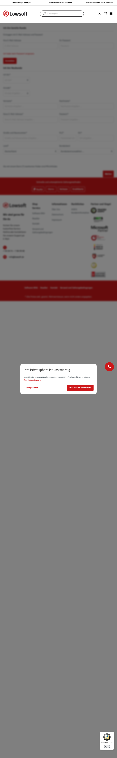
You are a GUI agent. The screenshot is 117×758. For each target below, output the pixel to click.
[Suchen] (43, 14)
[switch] (107, 746)
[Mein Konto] (99, 14)
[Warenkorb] (105, 14)
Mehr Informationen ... (32, 380)
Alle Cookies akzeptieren (80, 387)
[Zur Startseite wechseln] (15, 14)
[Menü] (111, 14)
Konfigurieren (31, 387)
